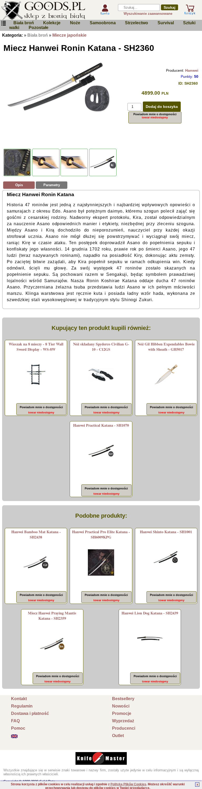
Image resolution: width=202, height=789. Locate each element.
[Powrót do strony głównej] (46, 10)
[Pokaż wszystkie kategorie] (3, 23)
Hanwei (191, 70)
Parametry (51, 185)
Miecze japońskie (69, 35)
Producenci (123, 728)
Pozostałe (38, 27)
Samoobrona (103, 23)
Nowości (120, 706)
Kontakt (19, 698)
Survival (166, 23)
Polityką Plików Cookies (128, 784)
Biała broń (23, 23)
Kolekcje (51, 23)
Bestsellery (123, 698)
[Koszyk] (189, 12)
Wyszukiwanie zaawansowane (148, 14)
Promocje (121, 713)
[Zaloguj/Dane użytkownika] (105, 13)
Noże (75, 23)
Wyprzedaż (123, 721)
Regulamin (22, 706)
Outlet (118, 735)
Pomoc (18, 728)
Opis (19, 185)
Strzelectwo (136, 23)
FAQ (15, 721)
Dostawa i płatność (30, 713)
